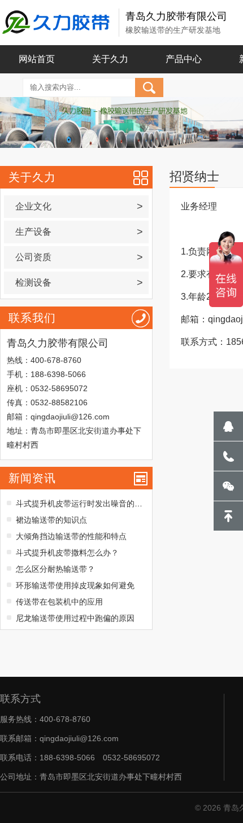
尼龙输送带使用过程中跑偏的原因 (75, 618)
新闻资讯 (32, 478)
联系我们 (32, 318)
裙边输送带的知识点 (51, 519)
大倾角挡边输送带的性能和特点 (71, 536)
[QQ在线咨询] (228, 426)
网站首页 (37, 59)
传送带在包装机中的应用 (59, 601)
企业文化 (78, 206)
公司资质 (78, 257)
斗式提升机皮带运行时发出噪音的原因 (83, 503)
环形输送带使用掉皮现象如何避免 (75, 585)
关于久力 (110, 59)
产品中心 (184, 59)
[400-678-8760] (228, 456)
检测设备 (78, 282)
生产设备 (78, 232)
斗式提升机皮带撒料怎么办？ (67, 552)
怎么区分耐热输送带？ (55, 569)
